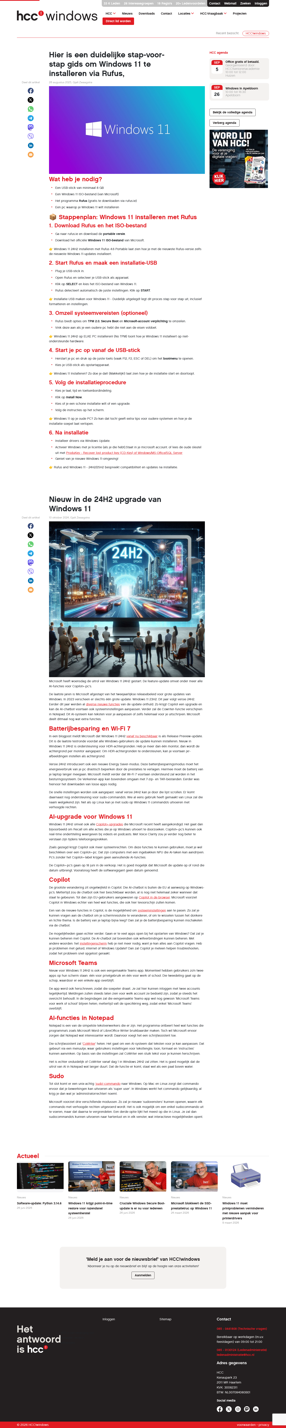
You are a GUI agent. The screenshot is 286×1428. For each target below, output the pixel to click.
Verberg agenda (224, 123)
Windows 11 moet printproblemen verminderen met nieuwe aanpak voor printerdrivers (243, 1210)
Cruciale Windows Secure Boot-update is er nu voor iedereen (142, 1205)
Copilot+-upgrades (109, 824)
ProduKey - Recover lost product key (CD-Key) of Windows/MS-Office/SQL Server (124, 453)
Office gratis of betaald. (242, 62)
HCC (109, 13)
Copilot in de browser (154, 897)
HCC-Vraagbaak (211, 13)
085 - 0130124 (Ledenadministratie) (242, 1350)
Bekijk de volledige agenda (232, 112)
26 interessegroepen (139, 3)
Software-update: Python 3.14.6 (39, 1203)
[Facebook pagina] (220, 1409)
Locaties (184, 13)
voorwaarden (246, 1425)
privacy (264, 1425)
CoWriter (89, 1043)
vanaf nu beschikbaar (142, 736)
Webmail (230, 3)
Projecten (240, 13)
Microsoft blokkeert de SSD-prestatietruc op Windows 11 (191, 1205)
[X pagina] (229, 1409)
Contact (214, 3)
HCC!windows (256, 33)
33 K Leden (112, 3)
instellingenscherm (93, 943)
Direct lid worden (118, 21)
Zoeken (245, 3)
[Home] (57, 17)
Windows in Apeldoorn (241, 88)
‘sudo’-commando (107, 1084)
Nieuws (127, 13)
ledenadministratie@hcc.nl (235, 1355)
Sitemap (165, 1319)
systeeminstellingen (152, 910)
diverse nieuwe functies (103, 704)
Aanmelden (143, 1275)
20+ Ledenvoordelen (190, 3)
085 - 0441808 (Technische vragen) (242, 1329)
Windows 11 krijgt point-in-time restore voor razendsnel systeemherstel (90, 1208)
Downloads (147, 13)
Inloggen (261, 3)
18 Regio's (164, 3)
